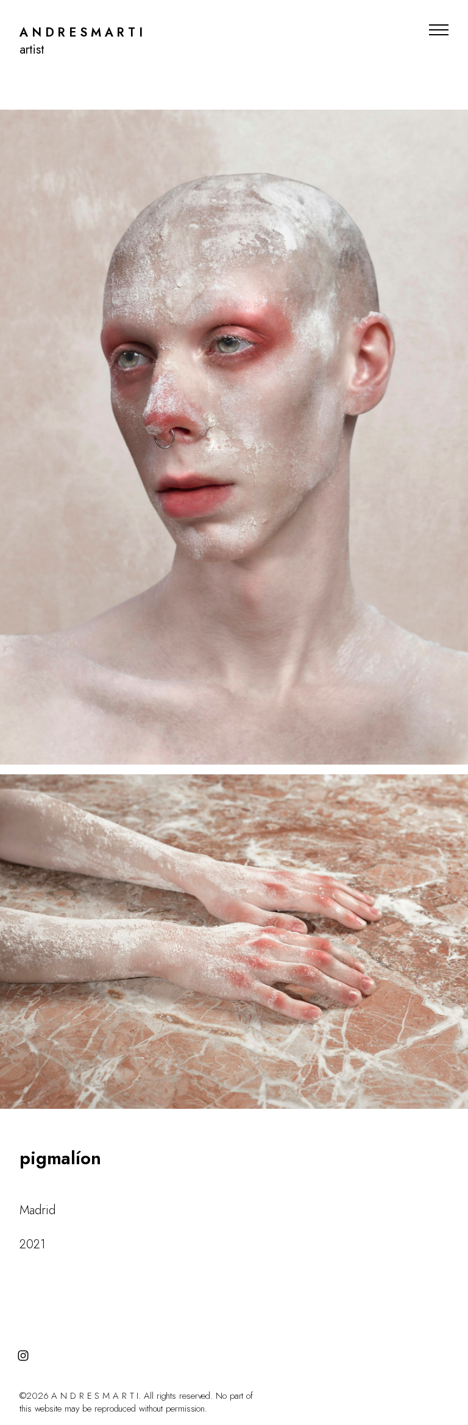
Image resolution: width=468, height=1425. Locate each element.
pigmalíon (60, 1158)
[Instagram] (23, 1355)
